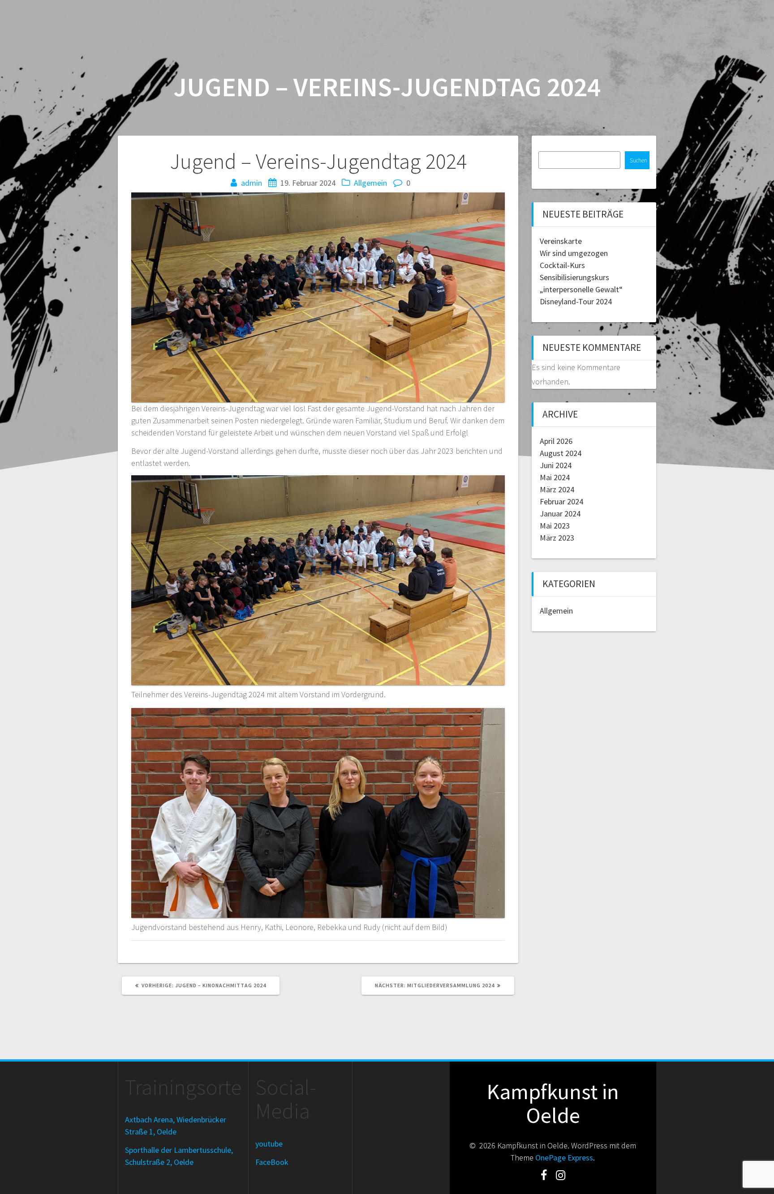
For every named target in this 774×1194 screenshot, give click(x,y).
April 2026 (556, 441)
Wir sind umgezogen (574, 253)
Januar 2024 (560, 513)
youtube (269, 1144)
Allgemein (370, 183)
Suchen (638, 160)
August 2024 (560, 453)
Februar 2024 (561, 501)
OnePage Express (564, 1157)
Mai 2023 (555, 525)
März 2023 (557, 538)
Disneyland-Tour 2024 (576, 301)
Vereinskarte (561, 241)
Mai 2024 (555, 477)
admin (251, 183)
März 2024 (557, 489)
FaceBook (271, 1162)
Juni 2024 (556, 465)
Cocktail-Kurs (562, 265)
